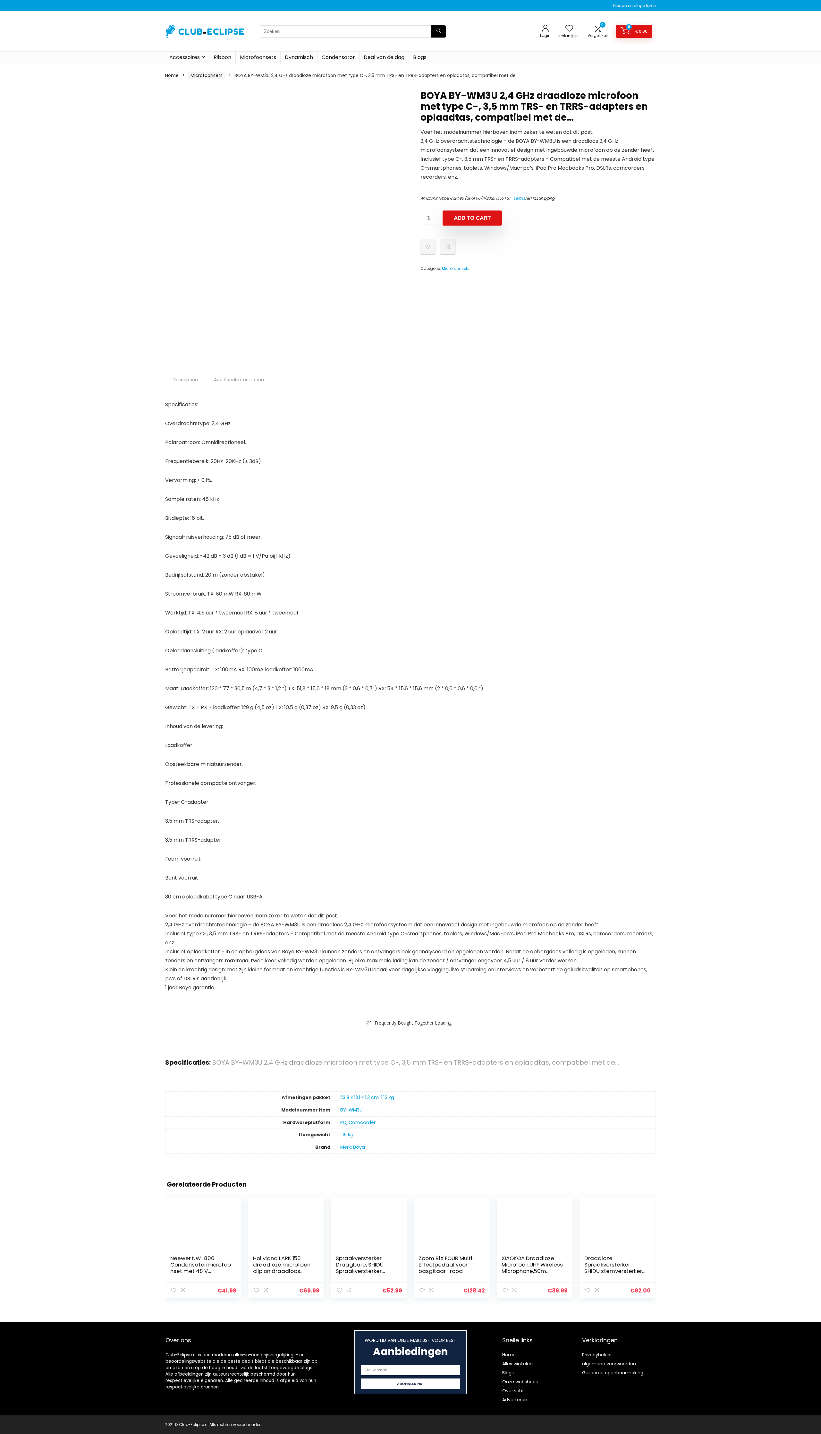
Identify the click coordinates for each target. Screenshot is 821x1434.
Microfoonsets (258, 57)
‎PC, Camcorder (358, 1122)
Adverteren (514, 1399)
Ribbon (222, 57)
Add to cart (472, 218)
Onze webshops (520, 1381)
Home (172, 75)
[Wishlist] (569, 28)
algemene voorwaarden (609, 1364)
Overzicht (513, 1390)
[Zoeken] (438, 31)
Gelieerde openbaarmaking (612, 1373)
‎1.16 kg (346, 1134)
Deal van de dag (384, 57)
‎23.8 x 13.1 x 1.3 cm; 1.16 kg (367, 1097)
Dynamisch (299, 57)
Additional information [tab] (239, 379)
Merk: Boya (352, 1147)
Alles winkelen (517, 1364)
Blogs (420, 57)
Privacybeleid (597, 1355)
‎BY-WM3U (351, 1110)
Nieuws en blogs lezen (634, 5)
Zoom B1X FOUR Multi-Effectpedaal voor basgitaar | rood (447, 1264)
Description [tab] (185, 379)
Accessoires (184, 57)
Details (519, 198)
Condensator (338, 57)
